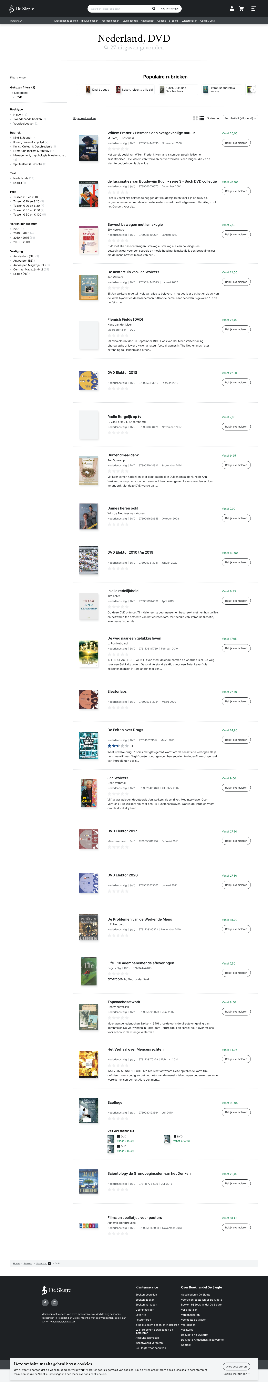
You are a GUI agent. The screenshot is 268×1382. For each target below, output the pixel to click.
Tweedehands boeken (66, 20)
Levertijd (141, 1314)
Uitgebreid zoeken (84, 118)
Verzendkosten (190, 1314)
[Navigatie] (254, 9)
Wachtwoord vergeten (149, 1342)
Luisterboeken (189, 20)
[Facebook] (45, 1302)
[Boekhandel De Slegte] (21, 9)
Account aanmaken (147, 1337)
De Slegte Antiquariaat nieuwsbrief (202, 1339)
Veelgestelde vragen (63, 1321)
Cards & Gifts (207, 20)
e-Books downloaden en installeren (157, 1324)
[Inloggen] (232, 8)
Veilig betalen (189, 1309)
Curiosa (161, 20)
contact (52, 1314)
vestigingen (48, 1317)
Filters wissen (18, 77)
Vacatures (187, 1329)
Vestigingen (188, 1324)
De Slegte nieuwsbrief (194, 1334)
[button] (78, 90)
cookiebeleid (98, 1374)
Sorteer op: (214, 118)
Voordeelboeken (110, 20)
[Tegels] (195, 118)
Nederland (21, 92)
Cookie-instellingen (235, 1373)
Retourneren (143, 1319)
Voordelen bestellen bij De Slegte (201, 1299)
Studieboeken (130, 20)
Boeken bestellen (146, 1294)
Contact (186, 1344)
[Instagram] (54, 1302)
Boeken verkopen (146, 1304)
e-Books (173, 20)
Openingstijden (145, 1309)
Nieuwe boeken (89, 20)
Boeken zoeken (145, 1299)
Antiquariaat (147, 20)
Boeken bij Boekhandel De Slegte (201, 1304)
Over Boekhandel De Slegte (201, 1287)
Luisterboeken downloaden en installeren (154, 1331)
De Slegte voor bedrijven (151, 1347)
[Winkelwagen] (241, 8)
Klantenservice (147, 1287)
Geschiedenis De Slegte (196, 1294)
